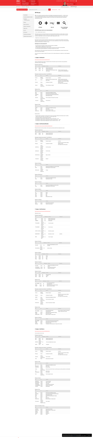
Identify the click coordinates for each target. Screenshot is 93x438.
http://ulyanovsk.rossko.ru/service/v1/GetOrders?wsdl (42, 331)
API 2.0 (24, 30)
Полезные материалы (27, 34)
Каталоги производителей (27, 16)
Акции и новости (26, 24)
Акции (59, 9)
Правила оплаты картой (27, 36)
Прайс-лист (25, 28)
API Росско (25, 32)
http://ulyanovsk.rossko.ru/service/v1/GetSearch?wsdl (42, 59)
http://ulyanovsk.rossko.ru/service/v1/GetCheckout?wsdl (42, 211)
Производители (54, 9)
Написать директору (26, 26)
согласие (74, 435)
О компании (25, 14)
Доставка (25, 18)
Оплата (24, 22)
